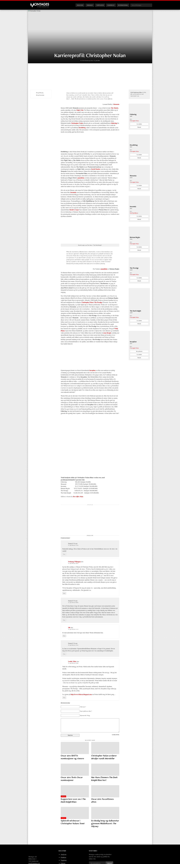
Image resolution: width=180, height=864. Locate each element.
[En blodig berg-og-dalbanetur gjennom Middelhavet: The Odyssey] (105, 813)
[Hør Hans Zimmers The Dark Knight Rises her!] (105, 770)
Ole (69, 627)
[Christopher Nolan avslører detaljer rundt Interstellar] (105, 748)
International (123, 5)
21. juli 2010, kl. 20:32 (73, 563)
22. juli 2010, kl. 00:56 (73, 602)
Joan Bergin (107, 333)
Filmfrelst (110, 5)
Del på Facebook (40, 95)
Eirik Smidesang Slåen (87, 60)
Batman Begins (135, 237)
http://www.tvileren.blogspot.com (81, 694)
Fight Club (79, 110)
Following (114, 123)
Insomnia (73, 192)
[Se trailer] (139, 112)
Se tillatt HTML (115, 734)
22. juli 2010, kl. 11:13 (73, 629)
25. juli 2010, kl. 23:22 (73, 645)
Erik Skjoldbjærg (134, 213)
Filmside (139, 127)
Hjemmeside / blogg (85, 715)
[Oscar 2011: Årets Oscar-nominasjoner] (75, 770)
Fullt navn (83, 707)
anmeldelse (80, 178)
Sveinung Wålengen (74, 561)
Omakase (90, 5)
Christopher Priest (87, 302)
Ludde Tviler (72, 661)
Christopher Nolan (77, 123)
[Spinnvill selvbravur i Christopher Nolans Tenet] (75, 813)
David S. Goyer (74, 210)
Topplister (100, 5)
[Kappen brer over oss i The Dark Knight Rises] (75, 791)
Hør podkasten (139, 351)
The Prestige (98, 302)
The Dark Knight (135, 311)
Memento (116, 104)
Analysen (80, 5)
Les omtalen (139, 124)
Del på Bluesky (40, 93)
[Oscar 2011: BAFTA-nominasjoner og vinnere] (75, 748)
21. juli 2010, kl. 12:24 (73, 545)
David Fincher (95, 169)
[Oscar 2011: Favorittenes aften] (105, 791)
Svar (64, 554)
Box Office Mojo (78, 496)
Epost (86, 711)
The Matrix (114, 108)
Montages (33, 4)
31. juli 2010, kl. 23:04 (73, 663)
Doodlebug (82, 127)
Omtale (63, 796)
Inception (92, 370)
